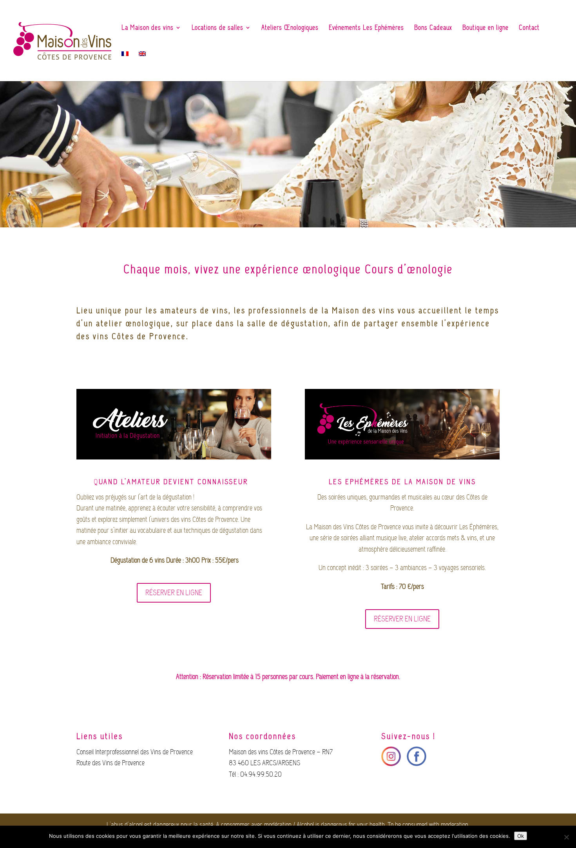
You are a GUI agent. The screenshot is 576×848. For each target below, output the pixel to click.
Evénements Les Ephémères (366, 28)
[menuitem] (125, 64)
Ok (520, 836)
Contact (529, 28)
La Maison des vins (147, 28)
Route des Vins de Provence (110, 763)
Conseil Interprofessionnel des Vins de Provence (134, 752)
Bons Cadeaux (433, 28)
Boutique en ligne (485, 28)
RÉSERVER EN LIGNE (173, 592)
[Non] (566, 837)
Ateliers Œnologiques (290, 28)
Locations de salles (217, 28)
